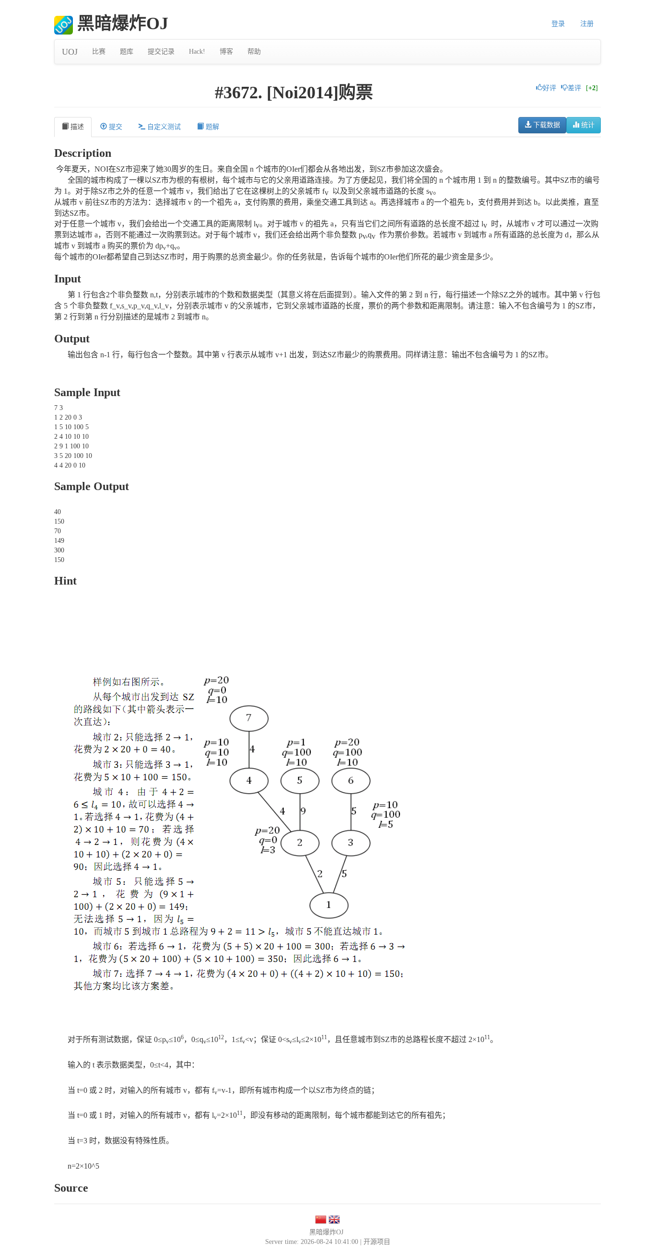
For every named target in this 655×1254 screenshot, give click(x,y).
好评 (549, 88)
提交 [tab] (114, 126)
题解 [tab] (211, 126)
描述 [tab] (76, 126)
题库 (126, 51)
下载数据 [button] (545, 125)
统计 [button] (587, 125)
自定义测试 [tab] (163, 126)
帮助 (254, 51)
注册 (587, 23)
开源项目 (376, 1241)
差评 (574, 88)
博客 (226, 51)
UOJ (70, 52)
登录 (558, 23)
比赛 (98, 51)
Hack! (197, 51)
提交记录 (161, 51)
